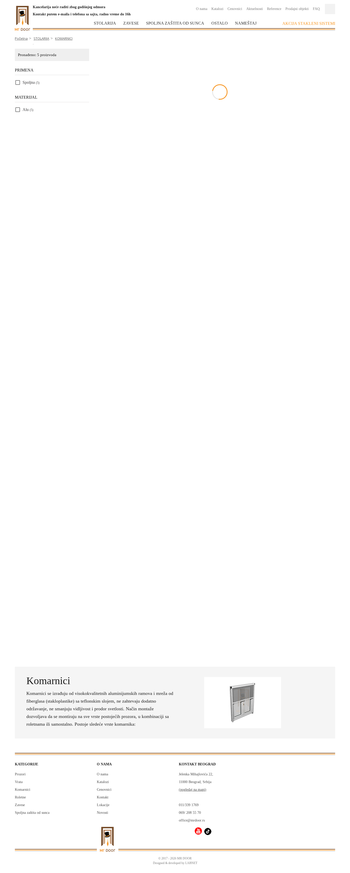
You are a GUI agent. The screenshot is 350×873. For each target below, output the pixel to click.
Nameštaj (245, 23)
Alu (28, 109)
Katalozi (217, 9)
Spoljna (31, 82)
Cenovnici (235, 9)
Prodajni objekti (297, 9)
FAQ (316, 9)
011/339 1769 (189, 805)
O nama (201, 9)
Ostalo (219, 23)
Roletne (20, 797)
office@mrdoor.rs (192, 820)
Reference (274, 9)
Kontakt (102, 797)
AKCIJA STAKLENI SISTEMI (308, 23)
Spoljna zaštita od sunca (175, 23)
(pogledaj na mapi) (192, 790)
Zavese (131, 23)
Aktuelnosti (254, 9)
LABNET (191, 863)
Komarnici (22, 790)
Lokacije (103, 805)
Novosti (102, 813)
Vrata (19, 782)
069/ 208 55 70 (190, 813)
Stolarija (105, 23)
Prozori (20, 774)
